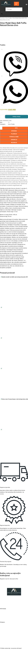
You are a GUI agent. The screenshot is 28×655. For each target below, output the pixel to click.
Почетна (2, 18)
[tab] (14, 131)
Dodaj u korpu (16, 116)
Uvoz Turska (8, 18)
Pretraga (3, 9)
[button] (26, 4)
